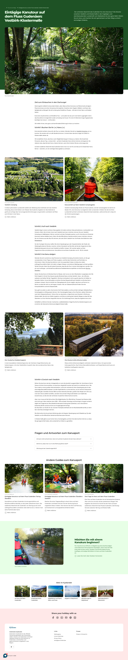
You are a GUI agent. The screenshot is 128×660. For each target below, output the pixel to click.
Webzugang (57, 634)
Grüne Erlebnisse (58, 636)
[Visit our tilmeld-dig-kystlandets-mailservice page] (66, 617)
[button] (34, 210)
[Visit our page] (53, 617)
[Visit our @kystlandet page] (62, 617)
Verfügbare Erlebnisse (60, 640)
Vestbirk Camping (82, 131)
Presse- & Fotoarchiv (81, 634)
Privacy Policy (57, 638)
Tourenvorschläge (12, 7)
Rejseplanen (38, 240)
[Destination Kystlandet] (12, 627)
